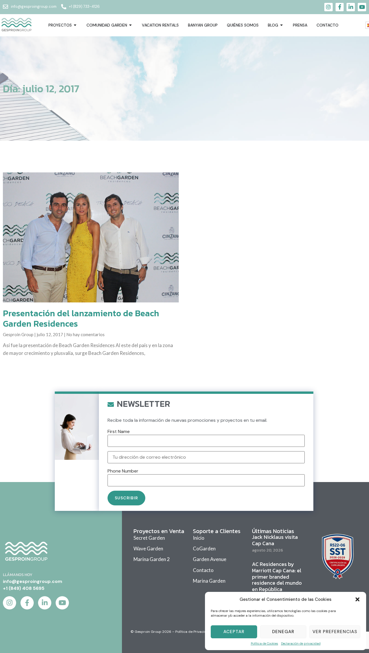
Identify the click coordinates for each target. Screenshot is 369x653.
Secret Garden (149, 538)
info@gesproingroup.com (32, 581)
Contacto (203, 570)
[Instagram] (328, 7)
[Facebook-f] (340, 7)
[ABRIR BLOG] (282, 25)
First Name (119, 431)
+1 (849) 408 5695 (23, 588)
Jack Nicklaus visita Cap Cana (275, 540)
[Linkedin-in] (351, 7)
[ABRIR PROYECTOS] (75, 25)
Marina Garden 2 (151, 559)
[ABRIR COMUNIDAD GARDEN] (131, 25)
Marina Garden (209, 581)
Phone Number (123, 471)
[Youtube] (362, 7)
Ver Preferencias (334, 632)
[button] (357, 599)
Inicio (198, 538)
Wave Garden (148, 548)
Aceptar (233, 632)
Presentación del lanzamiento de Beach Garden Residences (81, 318)
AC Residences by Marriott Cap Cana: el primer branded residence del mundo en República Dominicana (277, 579)
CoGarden (204, 548)
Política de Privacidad (193, 631)
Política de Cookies (264, 643)
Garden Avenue (209, 559)
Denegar (283, 632)
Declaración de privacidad (301, 643)
